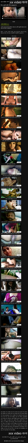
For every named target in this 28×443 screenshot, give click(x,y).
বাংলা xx (5, 428)
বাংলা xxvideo (22, 428)
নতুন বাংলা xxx (11, 421)
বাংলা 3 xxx (24, 421)
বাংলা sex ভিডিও (7, 425)
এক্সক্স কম (18, 418)
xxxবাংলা (9, 418)
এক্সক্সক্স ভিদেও (22, 420)
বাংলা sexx (13, 425)
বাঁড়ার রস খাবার (24, 31)
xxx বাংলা (5, 416)
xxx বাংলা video (11, 416)
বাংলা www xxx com (7, 426)
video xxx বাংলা (11, 411)
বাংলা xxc (16, 428)
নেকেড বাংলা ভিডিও (18, 421)
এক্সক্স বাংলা (23, 418)
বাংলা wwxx (21, 426)
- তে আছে (5, 31)
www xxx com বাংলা (19, 411)
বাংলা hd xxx (20, 423)
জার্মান (12, 31)
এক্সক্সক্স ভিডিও (16, 420)
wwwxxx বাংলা (8, 415)
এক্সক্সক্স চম (6, 420)
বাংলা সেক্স (9, 33)
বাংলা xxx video (11, 429)
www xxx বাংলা (11, 413)
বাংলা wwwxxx (16, 426)
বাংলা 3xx (3, 423)
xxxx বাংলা (5, 418)
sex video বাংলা (4, 411)
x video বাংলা (15, 415)
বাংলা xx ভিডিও (11, 428)
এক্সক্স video (14, 418)
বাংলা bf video (13, 423)
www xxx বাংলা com (19, 413)
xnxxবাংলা (21, 33)
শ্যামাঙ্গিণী (13, 33)
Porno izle (15, 438)
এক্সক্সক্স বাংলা (10, 420)
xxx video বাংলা (5, 437)
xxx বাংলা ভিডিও (19, 416)
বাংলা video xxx (19, 425)
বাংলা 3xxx (7, 423)
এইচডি (9, 31)
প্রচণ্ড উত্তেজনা (17, 31)
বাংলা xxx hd (5, 429)
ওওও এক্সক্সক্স (5, 421)
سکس (24, 437)
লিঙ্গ (2, 5)
